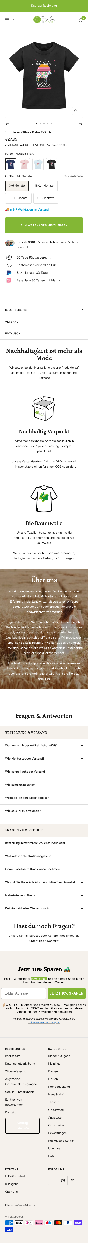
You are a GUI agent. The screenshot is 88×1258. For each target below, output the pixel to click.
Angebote (55, 1117)
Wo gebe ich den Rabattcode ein (27, 798)
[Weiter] (81, 123)
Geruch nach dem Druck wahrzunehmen (32, 869)
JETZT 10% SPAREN (67, 993)
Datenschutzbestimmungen (44, 1022)
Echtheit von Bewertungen (14, 1102)
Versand (52, 145)
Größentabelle (73, 176)
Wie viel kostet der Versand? (24, 758)
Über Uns (11, 1192)
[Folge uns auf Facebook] (53, 1180)
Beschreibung (16, 309)
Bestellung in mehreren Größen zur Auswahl (35, 843)
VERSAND (12, 321)
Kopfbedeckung (59, 1087)
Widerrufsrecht (15, 1071)
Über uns (54, 1148)
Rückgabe (12, 1184)
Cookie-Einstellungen (19, 1092)
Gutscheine (56, 1125)
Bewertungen (57, 1133)
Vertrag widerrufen (22, 1125)
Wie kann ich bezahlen (20, 785)
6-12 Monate (45, 198)
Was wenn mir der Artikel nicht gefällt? (31, 745)
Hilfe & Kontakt (15, 1176)
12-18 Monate (18, 198)
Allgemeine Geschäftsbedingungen (21, 1081)
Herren (53, 1079)
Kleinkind (54, 1063)
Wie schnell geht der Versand (25, 771)
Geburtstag (56, 1110)
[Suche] (15, 20)
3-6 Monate (17, 185)
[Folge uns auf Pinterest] (72, 1180)
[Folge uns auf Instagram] (62, 1180)
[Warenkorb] (80, 20)
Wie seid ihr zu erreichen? (23, 811)
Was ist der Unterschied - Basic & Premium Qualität (40, 882)
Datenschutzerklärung (20, 1063)
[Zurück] (7, 123)
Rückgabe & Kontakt (61, 1141)
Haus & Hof (56, 1094)
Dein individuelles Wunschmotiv (27, 908)
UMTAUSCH (13, 333)
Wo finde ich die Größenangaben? (28, 856)
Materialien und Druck (20, 895)
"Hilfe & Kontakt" (48, 941)
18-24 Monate (44, 185)
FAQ (51, 1156)
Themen (53, 1102)
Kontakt (10, 1112)
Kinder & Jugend (59, 1056)
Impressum (12, 1056)
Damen (53, 1071)
